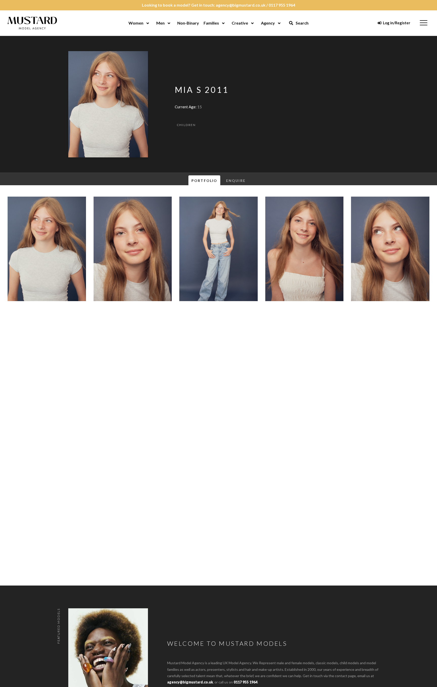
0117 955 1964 (282, 5)
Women (135, 22)
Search (302, 22)
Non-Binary (188, 22)
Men (160, 22)
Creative (240, 22)
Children (186, 125)
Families (211, 22)
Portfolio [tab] (204, 180)
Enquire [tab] (236, 180)
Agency (268, 22)
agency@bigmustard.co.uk (241, 5)
